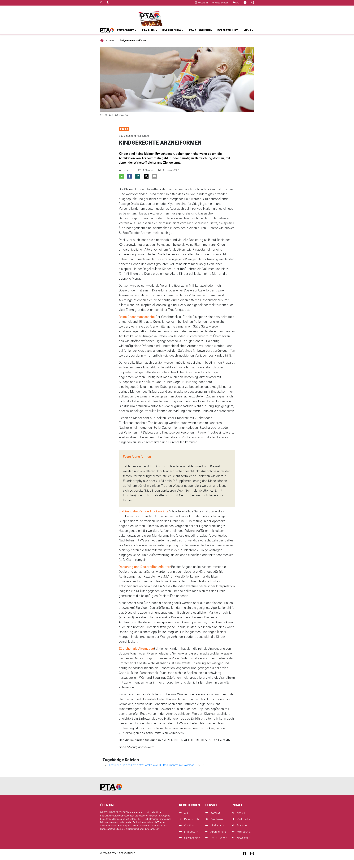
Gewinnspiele (191, 838)
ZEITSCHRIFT (125, 30)
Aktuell (240, 813)
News (111, 40)
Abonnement (218, 831)
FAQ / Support (218, 838)
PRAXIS (124, 129)
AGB (186, 813)
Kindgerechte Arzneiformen (133, 40)
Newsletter (202, 2)
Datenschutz (191, 819)
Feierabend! (243, 831)
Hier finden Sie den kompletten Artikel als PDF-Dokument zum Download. (151, 765)
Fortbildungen (221, 2)
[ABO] (151, 16)
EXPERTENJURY (227, 30)
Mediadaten (217, 825)
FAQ (237, 2)
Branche (241, 825)
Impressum (190, 831)
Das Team (216, 819)
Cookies (188, 825)
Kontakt (215, 813)
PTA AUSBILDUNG (200, 30)
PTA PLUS (148, 30)
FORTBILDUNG (171, 30)
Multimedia (243, 819)
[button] (121, 176)
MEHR (247, 30)
